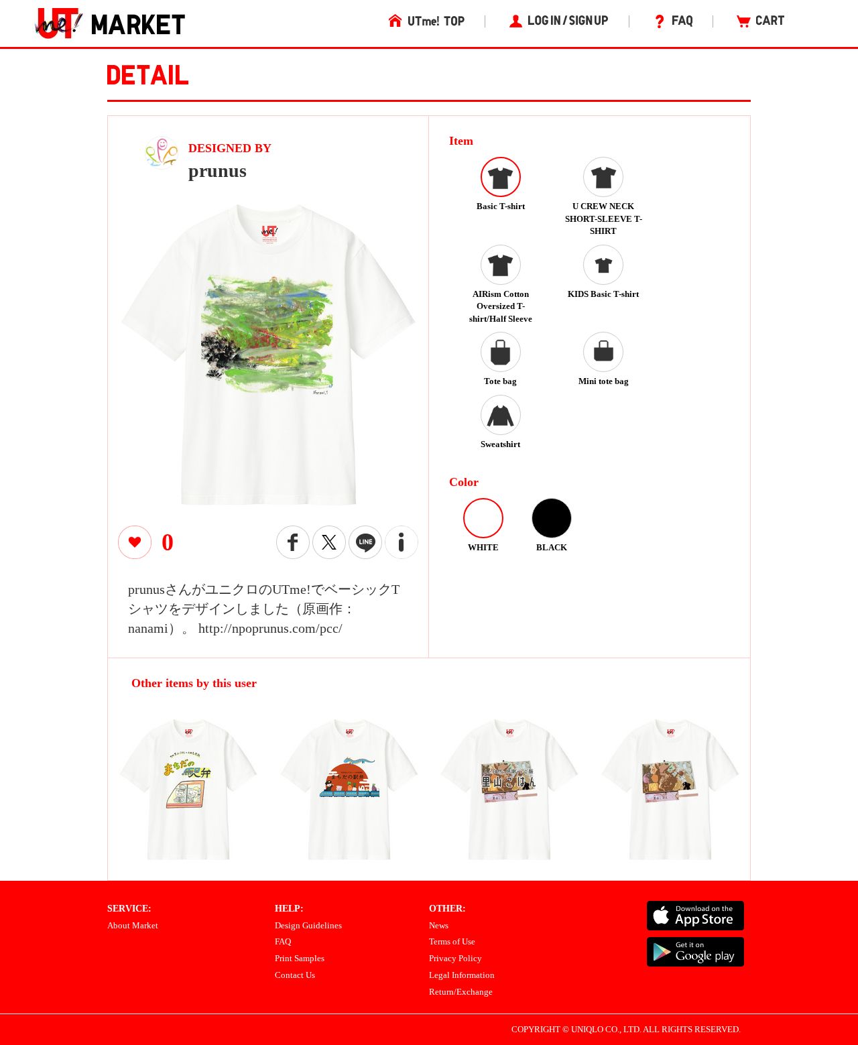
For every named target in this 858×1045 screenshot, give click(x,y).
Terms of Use (452, 941)
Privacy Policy (455, 958)
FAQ (283, 941)
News (438, 925)
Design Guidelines (308, 925)
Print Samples (299, 958)
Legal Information (462, 975)
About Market (132, 925)
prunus (217, 170)
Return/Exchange (461, 992)
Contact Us (295, 975)
